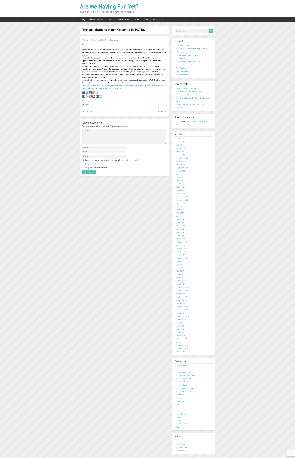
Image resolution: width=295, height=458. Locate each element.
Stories (178, 420)
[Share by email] (100, 96)
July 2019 (179, 216)
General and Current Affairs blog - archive (191, 49)
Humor (178, 398)
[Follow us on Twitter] (87, 92)
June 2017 (180, 268)
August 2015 (181, 319)
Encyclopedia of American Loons (188, 62)
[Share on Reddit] (90, 96)
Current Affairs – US (183, 391)
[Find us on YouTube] (97, 92)
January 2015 (181, 342)
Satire (178, 411)
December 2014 (182, 345)
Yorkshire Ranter (182, 71)
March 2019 (180, 226)
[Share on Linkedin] (97, 96)
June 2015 (180, 326)
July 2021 (179, 174)
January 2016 (181, 303)
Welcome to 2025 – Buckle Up (187, 95)
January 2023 (181, 148)
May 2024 (180, 145)
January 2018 (181, 245)
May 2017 (180, 271)
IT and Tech (180, 401)
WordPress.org (181, 450)
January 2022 (181, 155)
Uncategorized (123, 19)
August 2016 (181, 300)
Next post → (162, 111)
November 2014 (182, 348)
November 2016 (182, 290)
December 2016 (182, 287)
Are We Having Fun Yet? (109, 6)
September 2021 (182, 168)
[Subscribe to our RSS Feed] (93, 92)
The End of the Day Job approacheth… (190, 91)
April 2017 (180, 274)
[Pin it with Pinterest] (93, 96)
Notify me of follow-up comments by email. (99, 164)
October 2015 (181, 313)
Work (136, 19)
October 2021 (181, 164)
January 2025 (181, 142)
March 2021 (180, 187)
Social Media (181, 414)
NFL (178, 408)
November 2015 (182, 310)
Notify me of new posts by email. (96, 168)
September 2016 (182, 297)
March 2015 (180, 336)
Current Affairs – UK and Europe (188, 388)
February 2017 (181, 281)
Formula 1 (180, 395)
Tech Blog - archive (183, 45)
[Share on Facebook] (83, 96)
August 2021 (181, 171)
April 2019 (180, 223)
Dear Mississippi (190, 125)
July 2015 (179, 323)
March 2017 (180, 277)
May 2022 (180, 151)
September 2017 (182, 258)
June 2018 (180, 229)
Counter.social (181, 58)
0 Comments (114, 40)
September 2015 (182, 316)
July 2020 (179, 206)
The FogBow (181, 68)
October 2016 (181, 294)
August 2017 (181, 261)
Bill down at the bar (183, 372)
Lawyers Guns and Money (186, 65)
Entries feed (180, 444)
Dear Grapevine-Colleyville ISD (197, 121)
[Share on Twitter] (87, 96)
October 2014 (181, 352)
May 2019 (180, 219)
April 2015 (180, 332)
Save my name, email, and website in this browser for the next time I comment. (111, 160)
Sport (110, 19)
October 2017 (181, 255)
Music (146, 19)
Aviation (156, 19)
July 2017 (179, 265)
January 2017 (181, 284)
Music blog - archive (183, 52)
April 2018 (180, 235)
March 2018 (180, 239)
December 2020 (182, 197)
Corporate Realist (182, 382)
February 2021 (181, 190)
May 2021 (180, 181)
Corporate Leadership (184, 378)
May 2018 (180, 232)
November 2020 (182, 200)
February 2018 (181, 242)
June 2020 (180, 210)
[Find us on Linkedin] (90, 92)
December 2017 (182, 248)
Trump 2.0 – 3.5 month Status (187, 88)
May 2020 (180, 213)
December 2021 (182, 158)
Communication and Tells (185, 375)
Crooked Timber (182, 74)
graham (86, 40)
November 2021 (182, 161)
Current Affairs (96, 19)
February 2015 (181, 339)
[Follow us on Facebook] (83, 92)
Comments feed (182, 447)
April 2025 (180, 139)
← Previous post (88, 111)
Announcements (182, 366)
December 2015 (182, 306)
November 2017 (182, 252)
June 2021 (180, 177)
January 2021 (181, 193)
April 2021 (180, 184)
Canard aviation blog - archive (187, 55)
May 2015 (180, 329)
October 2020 (181, 203)
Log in (178, 441)
